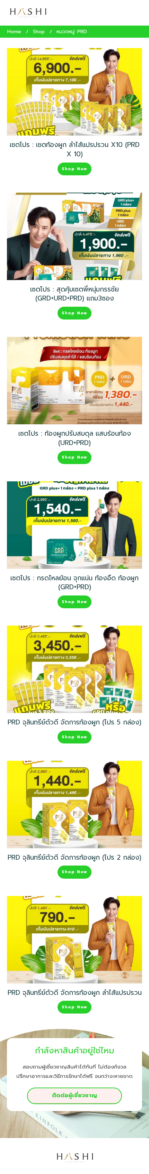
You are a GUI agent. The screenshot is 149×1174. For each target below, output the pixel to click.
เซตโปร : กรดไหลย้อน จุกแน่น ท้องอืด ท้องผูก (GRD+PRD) (74, 582)
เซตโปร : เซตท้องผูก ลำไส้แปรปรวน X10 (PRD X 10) (75, 149)
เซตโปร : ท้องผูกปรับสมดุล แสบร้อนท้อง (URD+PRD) (74, 438)
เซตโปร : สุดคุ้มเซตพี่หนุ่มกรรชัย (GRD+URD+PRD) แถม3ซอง (74, 294)
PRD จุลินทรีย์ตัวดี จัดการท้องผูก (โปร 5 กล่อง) (74, 722)
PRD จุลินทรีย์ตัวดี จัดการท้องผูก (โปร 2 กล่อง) (74, 857)
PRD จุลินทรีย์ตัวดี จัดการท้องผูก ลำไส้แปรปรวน (75, 993)
